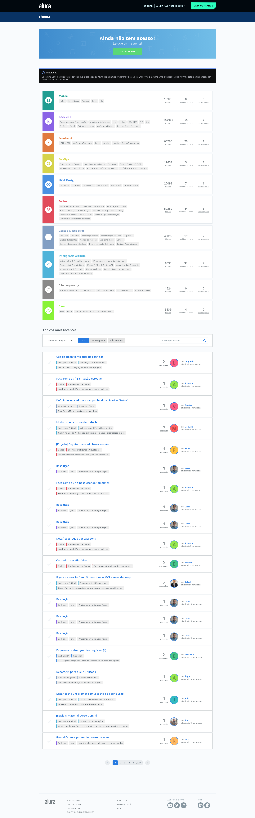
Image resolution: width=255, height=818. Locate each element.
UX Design (64, 185)
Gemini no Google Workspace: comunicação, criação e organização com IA (91, 432)
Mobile (63, 96)
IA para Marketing (93, 269)
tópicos (168, 102)
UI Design (76, 185)
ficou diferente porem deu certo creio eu (82, 737)
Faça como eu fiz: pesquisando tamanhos (82, 483)
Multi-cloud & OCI (105, 311)
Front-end (65, 138)
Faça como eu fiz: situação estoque (79, 378)
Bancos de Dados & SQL (94, 206)
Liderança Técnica (90, 235)
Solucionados (116, 340)
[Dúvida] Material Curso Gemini (76, 715)
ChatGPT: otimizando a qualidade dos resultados (80, 704)
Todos (83, 340)
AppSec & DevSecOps (69, 290)
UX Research (88, 185)
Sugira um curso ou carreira (80, 812)
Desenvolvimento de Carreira (101, 244)
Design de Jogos (131, 185)
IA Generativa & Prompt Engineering (75, 261)
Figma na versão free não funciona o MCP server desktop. (93, 577)
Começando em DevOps (70, 164)
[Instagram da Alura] (184, 805)
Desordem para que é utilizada (76, 672)
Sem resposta (98, 340)
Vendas (120, 240)
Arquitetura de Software (100, 122)
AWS (62, 311)
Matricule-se (127, 51)
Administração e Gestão (111, 235)
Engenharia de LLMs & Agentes (117, 269)
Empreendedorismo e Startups (73, 244)
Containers (112, 164)
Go (147, 122)
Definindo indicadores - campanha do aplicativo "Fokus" (92, 400)
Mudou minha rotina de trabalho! (77, 422)
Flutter (62, 101)
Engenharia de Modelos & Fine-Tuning (76, 273)
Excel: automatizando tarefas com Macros (112, 566)
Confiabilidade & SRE (128, 168)
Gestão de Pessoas (88, 240)
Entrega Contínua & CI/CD (131, 164)
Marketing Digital (107, 240)
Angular (106, 143)
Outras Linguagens (86, 126)
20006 (139, 762)
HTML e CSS (65, 143)
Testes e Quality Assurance (128, 126)
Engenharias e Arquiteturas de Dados (76, 214)
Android (85, 101)
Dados (63, 201)
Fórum (44, 17)
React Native (73, 101)
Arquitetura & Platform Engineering (102, 168)
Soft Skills (64, 235)
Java (114, 122)
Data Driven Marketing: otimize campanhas (77, 411)
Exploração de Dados (116, 206)
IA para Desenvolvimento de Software (109, 261)
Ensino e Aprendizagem (127, 244)
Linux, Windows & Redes (94, 164)
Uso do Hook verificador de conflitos (79, 356)
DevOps (64, 159)
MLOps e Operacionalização (107, 214)
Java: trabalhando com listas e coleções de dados (101, 743)
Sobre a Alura (73, 800)
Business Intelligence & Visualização (75, 210)
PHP (141, 122)
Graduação (122, 800)
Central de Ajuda (75, 804)
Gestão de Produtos (68, 240)
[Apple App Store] (207, 805)
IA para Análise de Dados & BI (100, 265)
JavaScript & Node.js (105, 126)
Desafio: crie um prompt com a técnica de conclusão (90, 693)
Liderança (75, 235)
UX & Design (67, 180)
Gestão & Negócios (71, 230)
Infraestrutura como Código (72, 168)
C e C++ (63, 126)
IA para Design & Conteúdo (71, 269)
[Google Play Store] (200, 805)
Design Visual (102, 185)
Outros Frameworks (130, 143)
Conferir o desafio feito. (71, 560)
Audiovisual (116, 185)
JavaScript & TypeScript (82, 143)
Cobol (72, 126)
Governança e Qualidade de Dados (75, 219)
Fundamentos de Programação (73, 122)
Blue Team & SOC (124, 290)
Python (122, 122)
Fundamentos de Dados (70, 206)
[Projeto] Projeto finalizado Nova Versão (82, 444)
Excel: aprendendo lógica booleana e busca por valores (83, 389)
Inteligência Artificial (72, 256)
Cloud (62, 306)
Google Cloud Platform (84, 311)
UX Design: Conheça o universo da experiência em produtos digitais (88, 660)
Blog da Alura (73, 808)
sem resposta (203, 102)
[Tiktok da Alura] (190, 805)
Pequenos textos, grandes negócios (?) (81, 650)
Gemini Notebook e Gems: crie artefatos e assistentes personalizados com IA (93, 726)
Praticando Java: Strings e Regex (93, 471)
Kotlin (94, 101)
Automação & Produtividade (72, 265)
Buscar (204, 340)
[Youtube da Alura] (170, 805)
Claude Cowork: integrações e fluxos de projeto (79, 367)
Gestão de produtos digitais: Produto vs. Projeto (79, 682)
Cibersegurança (69, 285)
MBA (119, 808)
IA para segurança (142, 290)
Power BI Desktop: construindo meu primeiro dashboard (83, 454)
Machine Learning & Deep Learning (108, 210)
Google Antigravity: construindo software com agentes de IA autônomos (90, 588)
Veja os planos (203, 6)
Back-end (65, 117)
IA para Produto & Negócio (127, 265)
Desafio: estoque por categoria (76, 538)
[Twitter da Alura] (177, 805)
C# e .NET (133, 122)
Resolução (62, 466)
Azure (69, 311)
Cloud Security (87, 290)
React (97, 143)
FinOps (143, 168)
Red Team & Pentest (105, 290)
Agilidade (128, 235)
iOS (101, 101)
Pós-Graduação (124, 804)
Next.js (116, 143)
